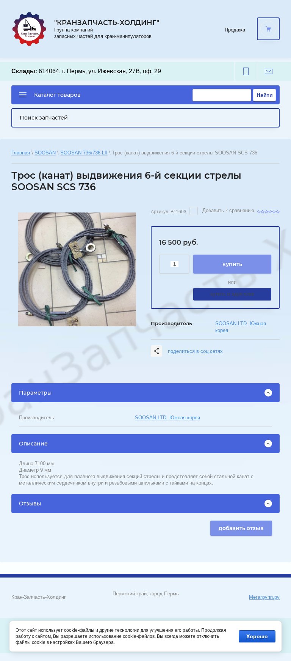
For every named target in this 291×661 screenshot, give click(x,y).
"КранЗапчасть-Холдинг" (106, 23)
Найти (265, 95)
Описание (33, 443)
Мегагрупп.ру (264, 597)
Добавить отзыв (241, 528)
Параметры (35, 392)
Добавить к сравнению (227, 210)
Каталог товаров (57, 94)
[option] (77, 269)
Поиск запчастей (44, 117)
